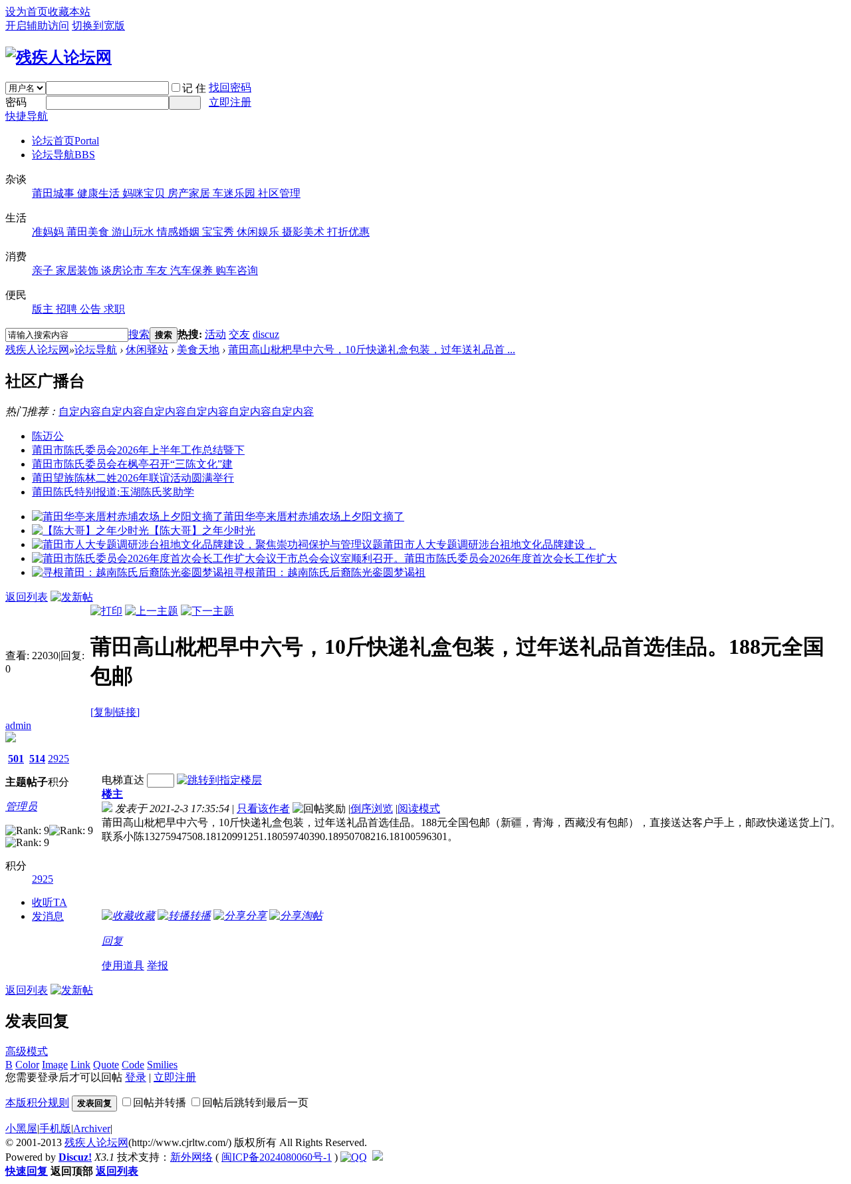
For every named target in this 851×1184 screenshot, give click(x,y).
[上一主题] (151, 611)
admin (18, 725)
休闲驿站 (147, 349)
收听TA (49, 902)
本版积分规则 (37, 1102)
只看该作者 (263, 808)
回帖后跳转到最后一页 (255, 1102)
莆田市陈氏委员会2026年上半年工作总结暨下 (138, 450)
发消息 (48, 916)
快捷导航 (26, 116)
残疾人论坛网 (37, 349)
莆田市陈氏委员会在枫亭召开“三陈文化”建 (132, 464)
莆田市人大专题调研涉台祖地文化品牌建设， (489, 544)
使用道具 (123, 965)
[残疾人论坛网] (58, 57)
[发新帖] (72, 597)
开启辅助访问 (37, 25)
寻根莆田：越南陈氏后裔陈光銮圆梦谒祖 (330, 572)
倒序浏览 (371, 808)
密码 (16, 102)
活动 (215, 334)
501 (16, 758)
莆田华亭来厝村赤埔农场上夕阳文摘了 (313, 516)
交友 (239, 334)
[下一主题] (207, 611)
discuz (266, 334)
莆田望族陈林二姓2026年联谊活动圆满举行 (133, 478)
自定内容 (80, 411)
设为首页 (26, 11)
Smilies (162, 1064)
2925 (58, 758)
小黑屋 (21, 1128)
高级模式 (26, 1051)
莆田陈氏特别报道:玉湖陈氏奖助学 (113, 492)
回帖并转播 (159, 1102)
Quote (106, 1064)
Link (80, 1064)
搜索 (139, 334)
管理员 (21, 806)
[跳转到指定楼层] (219, 780)
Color (27, 1064)
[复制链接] (115, 712)
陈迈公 (48, 436)
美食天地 (198, 349)
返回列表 (26, 597)
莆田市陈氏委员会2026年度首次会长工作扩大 (510, 558)
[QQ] (353, 1157)
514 (37, 758)
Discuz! (75, 1157)
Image (55, 1064)
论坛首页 (65, 140)
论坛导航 (63, 154)
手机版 (55, 1128)
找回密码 (230, 87)
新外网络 (191, 1157)
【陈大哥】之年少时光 (202, 530)
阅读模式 (419, 808)
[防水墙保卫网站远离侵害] (377, 1157)
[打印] (106, 611)
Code (133, 1064)
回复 (112, 941)
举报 (157, 965)
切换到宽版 (98, 25)
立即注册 (230, 102)
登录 (135, 1077)
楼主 (112, 794)
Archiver (91, 1128)
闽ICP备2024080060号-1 (276, 1157)
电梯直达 (123, 780)
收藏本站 (69, 11)
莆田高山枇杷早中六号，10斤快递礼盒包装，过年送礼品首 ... (371, 349)
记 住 (194, 88)
